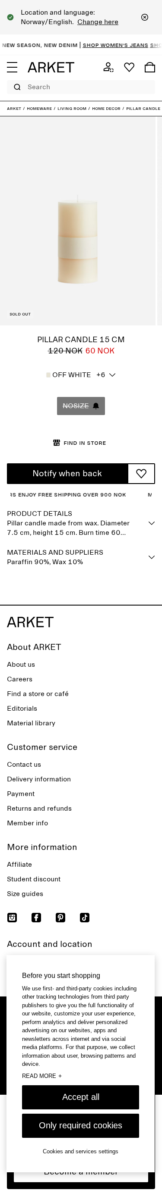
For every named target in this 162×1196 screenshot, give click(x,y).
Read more (42, 1075)
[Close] (144, 17)
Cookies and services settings (80, 1151)
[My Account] (108, 67)
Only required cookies (80, 1125)
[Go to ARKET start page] (51, 67)
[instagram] (12, 917)
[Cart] (150, 67)
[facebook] (36, 917)
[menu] (12, 67)
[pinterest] (60, 917)
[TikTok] (84, 917)
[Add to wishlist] (141, 473)
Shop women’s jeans (110, 44)
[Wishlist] (129, 67)
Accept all (80, 1097)
